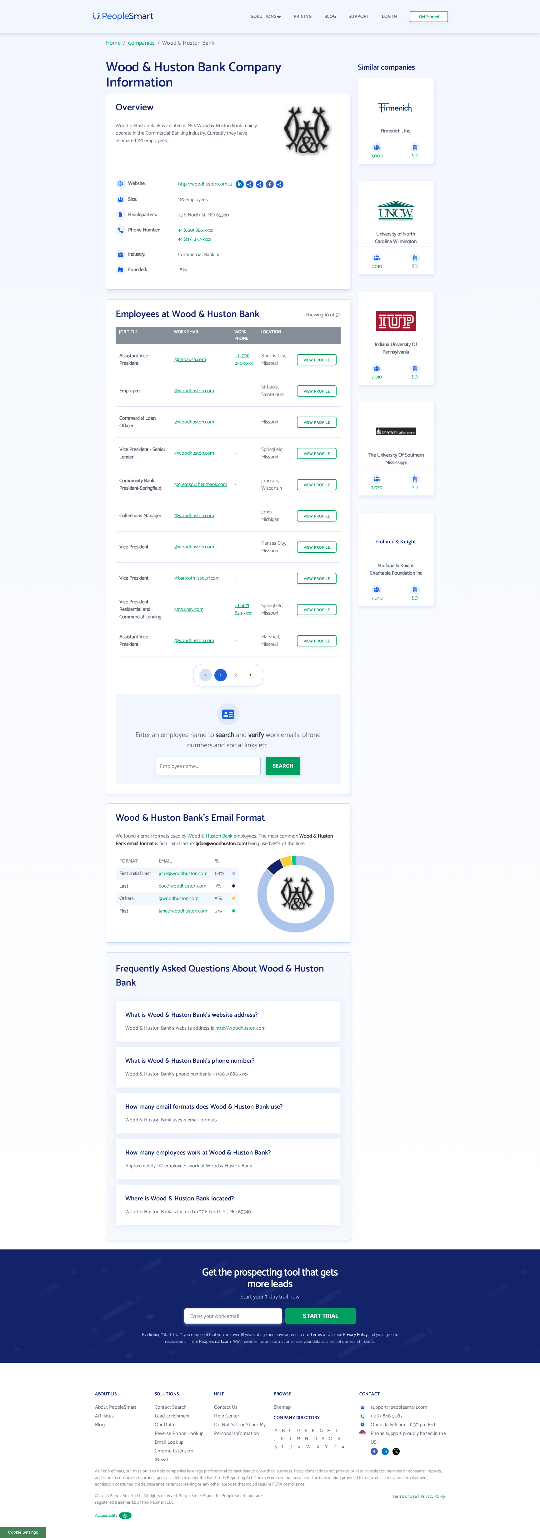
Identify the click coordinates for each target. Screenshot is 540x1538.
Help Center (226, 1416)
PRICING (303, 16)
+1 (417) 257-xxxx (194, 239)
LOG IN (389, 16)
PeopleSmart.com (215, 1341)
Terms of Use (322, 1334)
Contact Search (171, 1407)
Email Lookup (169, 1442)
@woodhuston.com (194, 391)
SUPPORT (359, 16)
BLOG (330, 16)
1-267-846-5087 (386, 1416)
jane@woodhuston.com (183, 911)
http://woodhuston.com (202, 184)
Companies (141, 43)
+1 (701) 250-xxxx (244, 360)
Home (113, 43)
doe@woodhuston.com (182, 886)
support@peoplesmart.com (399, 1407)
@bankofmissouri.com (197, 578)
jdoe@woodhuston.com (183, 873)
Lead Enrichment (172, 1416)
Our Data (164, 1425)
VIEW (317, 360)
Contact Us (226, 1407)
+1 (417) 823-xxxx (243, 609)
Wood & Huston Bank (210, 836)
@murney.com (188, 609)
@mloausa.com (190, 359)
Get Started (429, 17)
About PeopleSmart (115, 1407)
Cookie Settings (23, 1532)
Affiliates (104, 1416)
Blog (100, 1425)
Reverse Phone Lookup (179, 1433)
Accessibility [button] (106, 1515)
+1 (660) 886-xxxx (195, 230)
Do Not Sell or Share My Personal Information (240, 1429)
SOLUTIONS (264, 16)
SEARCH (282, 766)
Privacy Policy (355, 1334)
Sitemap (282, 1407)
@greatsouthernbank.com (200, 484)
